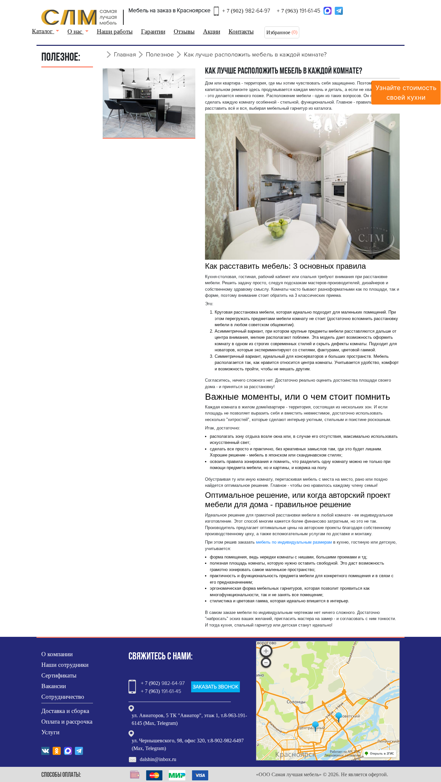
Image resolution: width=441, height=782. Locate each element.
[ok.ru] (57, 750)
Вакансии (53, 686)
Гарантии (153, 31)
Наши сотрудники (64, 664)
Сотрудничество (62, 696)
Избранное (278, 32)
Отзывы (184, 31)
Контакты (241, 31)
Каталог (43, 31)
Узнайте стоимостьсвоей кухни (405, 92)
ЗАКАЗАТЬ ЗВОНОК (215, 687)
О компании (57, 654)
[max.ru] (327, 10)
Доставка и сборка (65, 710)
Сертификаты (59, 675)
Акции (211, 31)
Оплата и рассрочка (66, 721)
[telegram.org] (339, 10)
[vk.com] (45, 750)
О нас (75, 31)
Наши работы (115, 31)
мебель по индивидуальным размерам (294, 542)
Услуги (50, 732)
